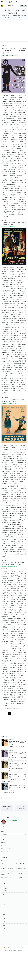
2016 (4, 921)
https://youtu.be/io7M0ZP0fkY (9, 403)
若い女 (9, 479)
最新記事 (4, 857)
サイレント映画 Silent (6, 55)
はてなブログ (4, 842)
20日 (6, 397)
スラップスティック (11, 554)
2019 (4, 911)
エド (16, 127)
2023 (4, 897)
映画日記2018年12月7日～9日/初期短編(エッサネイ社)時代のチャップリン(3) (17, 787)
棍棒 (15, 671)
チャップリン (21, 95)
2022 (4, 901)
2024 (4, 894)
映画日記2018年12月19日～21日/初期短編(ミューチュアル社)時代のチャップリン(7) (13, 50)
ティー (14, 496)
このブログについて (6, 826)
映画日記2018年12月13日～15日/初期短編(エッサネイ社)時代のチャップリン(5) (17, 765)
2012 (4, 935)
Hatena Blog (12, 950)
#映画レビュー (14, 55)
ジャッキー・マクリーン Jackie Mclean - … (21, 808)
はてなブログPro (5, 851)
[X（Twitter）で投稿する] (9, 713)
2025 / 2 (5, 888)
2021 (4, 904)
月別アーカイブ (6, 883)
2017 (4, 918)
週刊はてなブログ (5, 848)
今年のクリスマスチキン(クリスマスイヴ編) (7, 808)
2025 (4, 886)
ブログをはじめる (5, 845)
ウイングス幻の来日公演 (7, 860)
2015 (4, 925)
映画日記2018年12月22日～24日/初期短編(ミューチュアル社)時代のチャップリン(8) (17, 743)
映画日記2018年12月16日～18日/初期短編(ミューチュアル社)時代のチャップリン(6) (17, 754)
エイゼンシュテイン (19, 452)
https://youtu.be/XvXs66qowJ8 (9, 566)
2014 (4, 928)
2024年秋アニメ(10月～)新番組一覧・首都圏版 (12, 877)
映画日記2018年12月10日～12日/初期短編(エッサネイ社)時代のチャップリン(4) (17, 776)
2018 (4, 914)
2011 (4, 939)
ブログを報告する (20, 950)
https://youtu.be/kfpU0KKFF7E (9, 226)
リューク (10, 192)
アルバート (22, 267)
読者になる (23, 5)
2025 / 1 (5, 890)
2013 (4, 932)
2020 (4, 908)
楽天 (23, 688)
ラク (8, 129)
